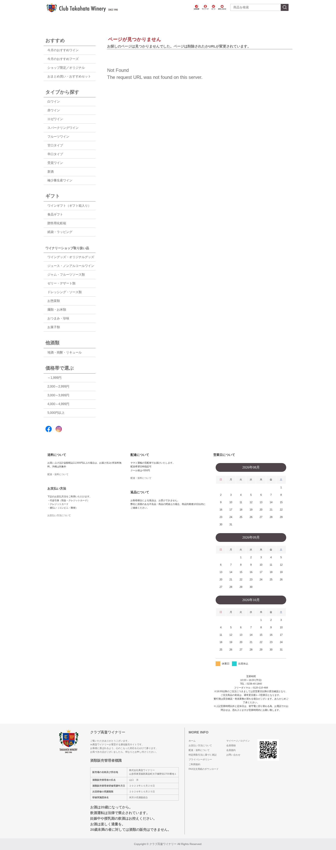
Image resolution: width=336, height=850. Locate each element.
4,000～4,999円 (58, 404)
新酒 (50, 171)
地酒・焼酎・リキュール (64, 352)
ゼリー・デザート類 (61, 283)
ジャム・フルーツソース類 (66, 274)
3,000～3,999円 (58, 395)
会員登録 (231, 745)
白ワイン (53, 101)
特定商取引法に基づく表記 (203, 754)
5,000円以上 (56, 412)
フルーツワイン (58, 136)
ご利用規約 (194, 764)
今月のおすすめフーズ (63, 59)
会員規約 (231, 750)
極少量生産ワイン (59, 180)
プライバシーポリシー (200, 759)
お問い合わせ (233, 754)
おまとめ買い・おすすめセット (69, 76)
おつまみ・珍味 (58, 318)
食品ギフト (55, 214)
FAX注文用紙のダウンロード (204, 769)
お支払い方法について (59, 515)
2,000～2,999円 (58, 386)
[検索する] (285, 7)
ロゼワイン (55, 119)
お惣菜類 (53, 300)
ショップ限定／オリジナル (66, 67)
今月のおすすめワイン (63, 50)
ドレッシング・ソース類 (64, 292)
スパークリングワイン (63, 127)
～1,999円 (54, 377)
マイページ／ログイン (238, 740)
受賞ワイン (55, 162)
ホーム (192, 740)
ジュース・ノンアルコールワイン (70, 265)
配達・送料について (57, 474)
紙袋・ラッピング (59, 232)
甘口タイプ (55, 145)
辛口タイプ (55, 154)
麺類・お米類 (56, 309)
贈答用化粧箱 (56, 223)
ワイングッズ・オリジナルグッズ (70, 257)
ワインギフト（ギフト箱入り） (69, 205)
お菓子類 (53, 327)
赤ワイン (53, 110)
